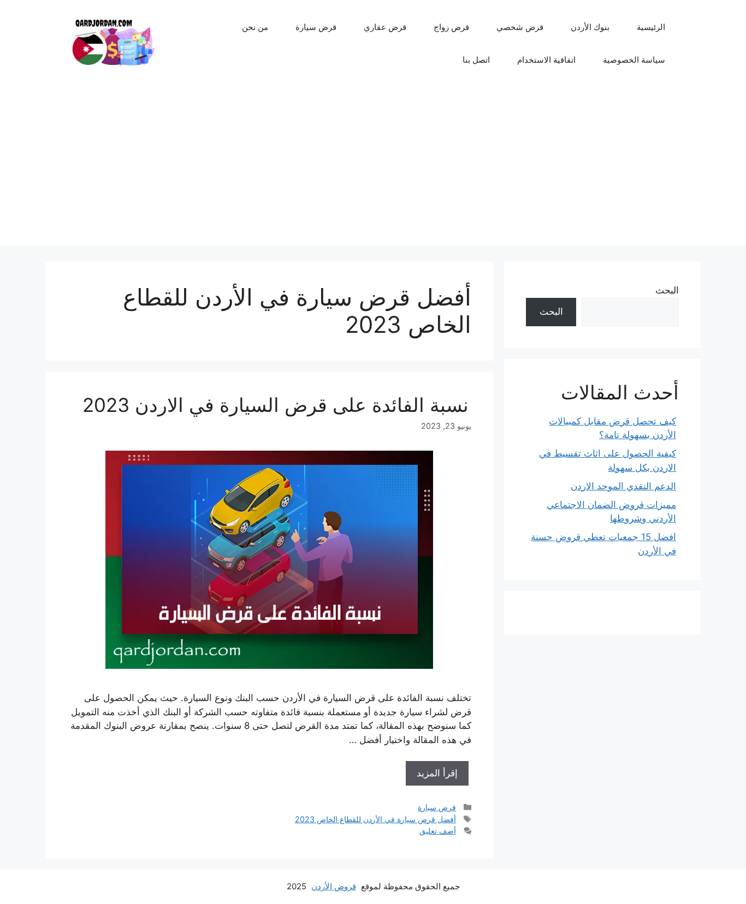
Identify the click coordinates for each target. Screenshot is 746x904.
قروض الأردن (333, 886)
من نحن (255, 27)
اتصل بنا (476, 60)
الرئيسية (651, 27)
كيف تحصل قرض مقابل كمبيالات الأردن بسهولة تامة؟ (612, 428)
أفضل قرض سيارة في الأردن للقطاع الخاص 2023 (375, 819)
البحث (667, 290)
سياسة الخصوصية (634, 60)
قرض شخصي (519, 27)
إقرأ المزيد (437, 773)
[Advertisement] (373, 169)
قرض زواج (451, 27)
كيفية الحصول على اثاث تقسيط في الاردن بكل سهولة (607, 460)
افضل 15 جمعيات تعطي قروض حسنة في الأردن (603, 543)
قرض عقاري (385, 27)
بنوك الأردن (590, 27)
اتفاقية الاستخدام (546, 60)
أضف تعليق (437, 830)
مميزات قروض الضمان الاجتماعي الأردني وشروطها (611, 511)
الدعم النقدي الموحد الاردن (623, 486)
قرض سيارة (315, 27)
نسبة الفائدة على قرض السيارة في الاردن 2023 (275, 404)
